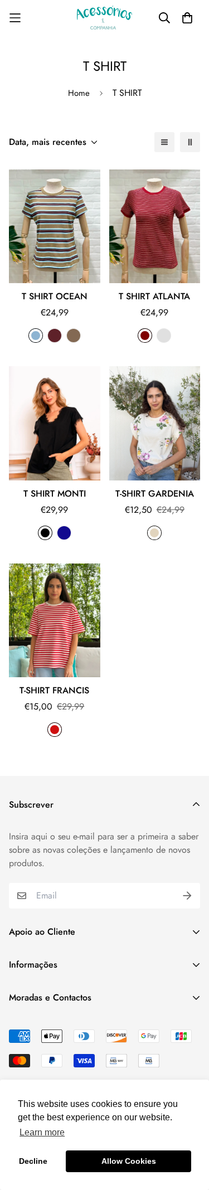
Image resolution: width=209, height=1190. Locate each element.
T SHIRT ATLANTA (154, 296)
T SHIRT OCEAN (55, 296)
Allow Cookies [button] (128, 1161)
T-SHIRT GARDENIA (154, 493)
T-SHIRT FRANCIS (54, 690)
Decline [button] (33, 1161)
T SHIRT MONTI (54, 493)
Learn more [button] (42, 1132)
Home (79, 93)
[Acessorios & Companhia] (105, 17)
